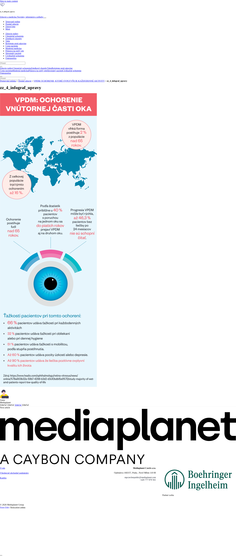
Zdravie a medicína (21, 17)
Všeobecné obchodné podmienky (14, 473)
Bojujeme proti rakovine (15, 43)
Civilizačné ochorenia (14, 56)
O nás (2, 468)
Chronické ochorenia (14, 36)
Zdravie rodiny (11, 34)
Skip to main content (9, 1)
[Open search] (1, 66)
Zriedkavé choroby (13, 38)
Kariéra (3, 478)
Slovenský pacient (13, 53)
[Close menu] (1, 76)
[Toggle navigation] (45, 17)
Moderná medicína (13, 48)
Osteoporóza (10, 58)
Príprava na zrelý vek (14, 51)
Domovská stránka (8, 81)
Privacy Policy (4, 507)
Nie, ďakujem (56, 549)
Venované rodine (12, 21)
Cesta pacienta (11, 46)
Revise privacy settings (18, 507)
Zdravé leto (10, 26)
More (7, 29)
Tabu (7, 41)
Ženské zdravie (12, 24)
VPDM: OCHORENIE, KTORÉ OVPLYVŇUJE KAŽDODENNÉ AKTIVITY (69, 81)
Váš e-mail (8, 539)
